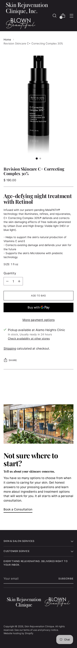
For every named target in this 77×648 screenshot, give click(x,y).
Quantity (10, 273)
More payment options (39, 320)
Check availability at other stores (29, 338)
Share (13, 360)
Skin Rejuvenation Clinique (39, 626)
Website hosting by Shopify (18, 633)
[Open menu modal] (71, 15)
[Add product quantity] (19, 281)
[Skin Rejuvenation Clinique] (27, 16)
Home (7, 39)
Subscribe (65, 578)
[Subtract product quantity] (7, 281)
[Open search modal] (54, 15)
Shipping (10, 348)
